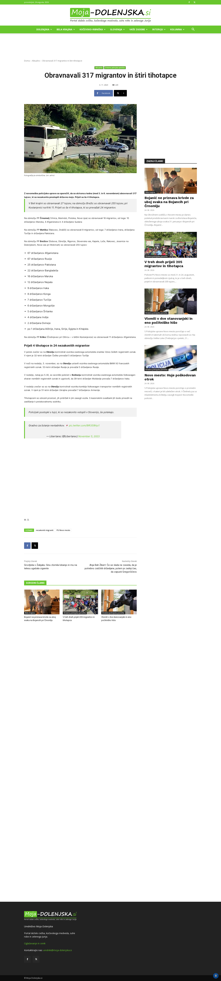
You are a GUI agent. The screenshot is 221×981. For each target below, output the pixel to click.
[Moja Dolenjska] (110, 15)
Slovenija (116, 29)
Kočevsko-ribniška (91, 29)
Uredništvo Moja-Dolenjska (38, 926)
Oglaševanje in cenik (34, 943)
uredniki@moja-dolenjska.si (57, 950)
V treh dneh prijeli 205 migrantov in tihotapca (163, 264)
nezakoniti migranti (44, 530)
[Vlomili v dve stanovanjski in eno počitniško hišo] (119, 602)
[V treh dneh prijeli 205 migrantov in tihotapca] (80, 602)
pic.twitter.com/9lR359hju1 (84, 425)
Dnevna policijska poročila (115, 68)
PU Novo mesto (63, 530)
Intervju (157, 29)
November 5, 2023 (89, 436)
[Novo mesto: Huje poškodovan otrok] (170, 358)
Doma (27, 60)
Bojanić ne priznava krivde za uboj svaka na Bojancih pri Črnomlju (169, 202)
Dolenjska (42, 29)
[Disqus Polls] (80, 677)
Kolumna (176, 29)
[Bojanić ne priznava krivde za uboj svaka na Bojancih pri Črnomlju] (42, 602)
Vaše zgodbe (137, 29)
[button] (193, 29)
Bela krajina (64, 29)
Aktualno (36, 60)
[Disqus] (80, 762)
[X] (194, 2)
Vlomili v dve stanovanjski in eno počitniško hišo (168, 320)
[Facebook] (189, 2)
